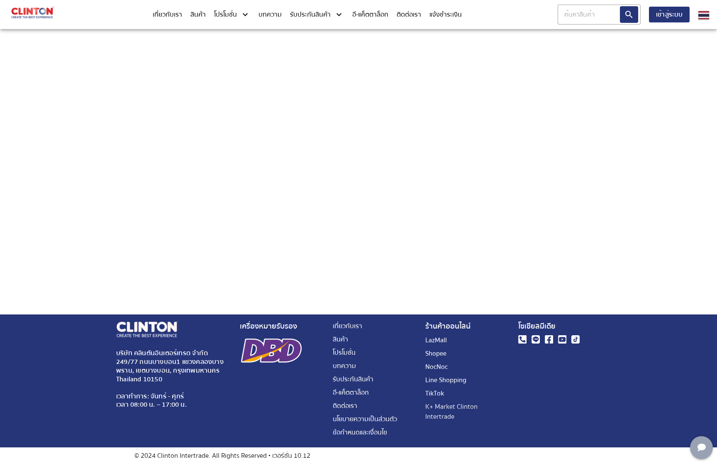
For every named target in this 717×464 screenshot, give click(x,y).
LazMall (436, 340)
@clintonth (360, 34)
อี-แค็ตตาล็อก (370, 14)
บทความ (270, 14)
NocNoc (436, 367)
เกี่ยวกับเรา (167, 14)
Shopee (435, 353)
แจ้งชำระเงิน (445, 14)
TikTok (434, 393)
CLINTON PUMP (694, 34)
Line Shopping (445, 380)
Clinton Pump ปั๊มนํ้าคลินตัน (48, 34)
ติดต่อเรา (409, 14)
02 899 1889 (215, 34)
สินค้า (198, 14)
